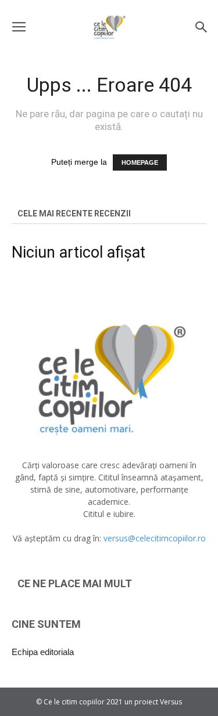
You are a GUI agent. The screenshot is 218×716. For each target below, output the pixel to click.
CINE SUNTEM (46, 624)
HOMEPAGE (139, 162)
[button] (201, 27)
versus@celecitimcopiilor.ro (154, 538)
